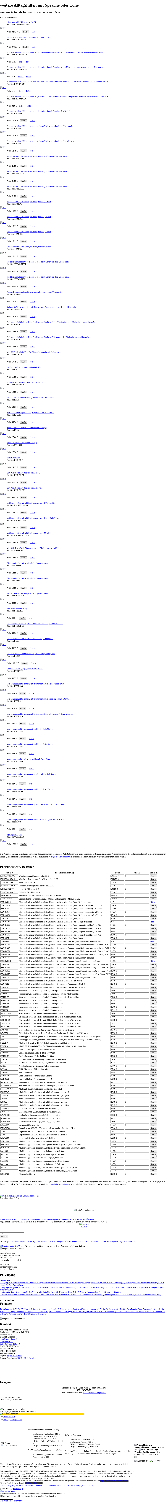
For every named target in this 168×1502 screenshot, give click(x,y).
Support (17, 1219)
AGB (24, 1485)
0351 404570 (9, 1416)
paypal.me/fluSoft (14, 1356)
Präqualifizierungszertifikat (150, 1448)
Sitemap (90, 1485)
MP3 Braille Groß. (63, 1309)
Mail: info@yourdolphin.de (94, 1392)
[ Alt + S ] (84, 1226)
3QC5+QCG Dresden (26, 1358)
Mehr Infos (18, 1501)
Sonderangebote (53, 1219)
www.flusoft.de (6, 1341)
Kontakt (42, 1219)
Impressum (64, 1219)
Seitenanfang (5, 1485)
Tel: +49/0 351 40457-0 (10, 1344)
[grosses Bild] (19, 1196)
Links (70, 1485)
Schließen (17, 1488)
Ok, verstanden (6, 1501)
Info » (34, 32)
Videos (73, 1219)
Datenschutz (41, 1485)
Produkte (9, 1219)
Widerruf (31, 1485)
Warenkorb (80, 1219)
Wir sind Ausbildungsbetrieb (147, 1452)
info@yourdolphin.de (9, 1339)
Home (2, 1219)
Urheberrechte (53, 1485)
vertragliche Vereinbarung (59, 857)
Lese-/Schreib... (35, 1314)
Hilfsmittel (25, 1219)
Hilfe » (20, 62)
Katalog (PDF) (80, 1485)
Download (34, 1219)
